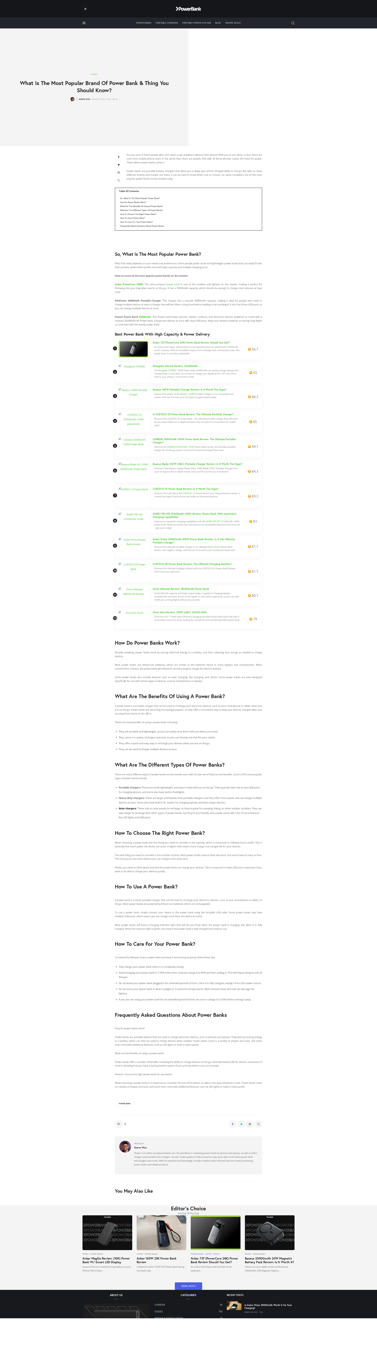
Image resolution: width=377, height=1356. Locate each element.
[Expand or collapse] (258, 191)
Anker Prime (214, 546)
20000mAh (145, 316)
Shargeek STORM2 (167, 370)
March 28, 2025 (251, 1312)
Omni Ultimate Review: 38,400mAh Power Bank (181, 588)
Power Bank (124, 1103)
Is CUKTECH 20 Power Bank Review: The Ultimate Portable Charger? (193, 414)
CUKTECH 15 (189, 493)
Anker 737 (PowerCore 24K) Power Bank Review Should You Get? (191, 342)
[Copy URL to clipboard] (118, 180)
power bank (173, 284)
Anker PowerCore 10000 (129, 284)
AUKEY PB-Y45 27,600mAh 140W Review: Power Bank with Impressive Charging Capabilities (194, 515)
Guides (94, 74)
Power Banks (96, 1254)
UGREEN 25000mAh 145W (180, 446)
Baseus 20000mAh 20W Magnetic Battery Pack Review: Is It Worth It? (269, 1260)
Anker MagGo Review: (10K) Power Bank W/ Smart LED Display (106, 1260)
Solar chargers (127, 808)
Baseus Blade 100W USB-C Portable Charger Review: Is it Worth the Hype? (197, 464)
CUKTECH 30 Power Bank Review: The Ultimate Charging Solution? (192, 564)
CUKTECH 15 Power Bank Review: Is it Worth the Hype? (186, 488)
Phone (85, 1254)
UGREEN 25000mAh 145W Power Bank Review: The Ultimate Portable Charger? (194, 441)
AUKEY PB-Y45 (213, 521)
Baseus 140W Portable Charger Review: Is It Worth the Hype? (189, 389)
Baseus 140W (187, 393)
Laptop (140, 1254)
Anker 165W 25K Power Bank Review (157, 1260)
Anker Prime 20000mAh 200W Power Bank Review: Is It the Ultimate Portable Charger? (194, 541)
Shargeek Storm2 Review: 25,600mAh (175, 366)
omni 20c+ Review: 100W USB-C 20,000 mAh (179, 612)
